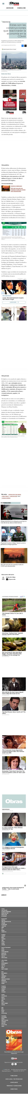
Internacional (4, 924)
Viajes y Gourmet (4, 969)
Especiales (3, 991)
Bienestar (3, 1023)
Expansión (4, 918)
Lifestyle (3, 956)
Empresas (3, 920)
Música (2, 967)
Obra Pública (6, 496)
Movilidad (3, 977)
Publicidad (14, 1075)
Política (3, 934)
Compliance (14, 1082)
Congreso (3, 938)
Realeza (2, 997)
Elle (2, 1007)
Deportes (3, 964)
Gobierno (3, 936)
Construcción (9, 8)
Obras (3, 908)
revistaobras (12, 1064)
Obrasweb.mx (16, 1064)
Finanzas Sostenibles (5, 979)
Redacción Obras (10, 577)
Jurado (2, 1026)
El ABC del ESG (4, 982)
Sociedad (3, 944)
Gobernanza (3, 976)
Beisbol (2, 950)
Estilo (2, 961)
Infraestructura (6, 22)
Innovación (3, 980)
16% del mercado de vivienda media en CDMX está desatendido (18, 190)
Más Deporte (3, 954)
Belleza (2, 1001)
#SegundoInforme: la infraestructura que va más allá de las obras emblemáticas (13, 522)
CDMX (2, 940)
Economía (3, 923)
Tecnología (3, 926)
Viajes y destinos (4, 1020)
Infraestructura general (15, 494)
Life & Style (4, 960)
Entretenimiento (4, 963)
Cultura (3, 1004)
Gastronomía (4, 1017)
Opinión (2, 943)
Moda (2, 1000)
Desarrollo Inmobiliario (16, 186)
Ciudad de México (6, 498)
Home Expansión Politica (6, 921)
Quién (3, 994)
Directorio (14, 1089)
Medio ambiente (4, 973)
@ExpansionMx (11, 579)
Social (2, 974)
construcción (13, 496)
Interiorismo (4, 916)
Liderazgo (3, 989)
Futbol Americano (4, 951)
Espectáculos (4, 996)
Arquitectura (4, 914)
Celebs (2, 1011)
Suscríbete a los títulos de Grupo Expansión (14, 1052)
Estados (3, 941)
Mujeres (3, 930)
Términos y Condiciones (14, 1085)
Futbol (2, 948)
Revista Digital (4, 957)
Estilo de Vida (4, 1024)
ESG (2, 929)
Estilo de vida (4, 1013)
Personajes (3, 1021)
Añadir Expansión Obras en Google (10, 49)
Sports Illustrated (5, 947)
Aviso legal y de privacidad (14, 1079)
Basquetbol (3, 953)
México (2, 937)
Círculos (3, 999)
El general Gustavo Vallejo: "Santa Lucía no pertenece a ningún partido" (13, 543)
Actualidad (3, 987)
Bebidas (2, 1018)
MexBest (3, 1016)
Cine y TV (3, 966)
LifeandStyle (3, 931)
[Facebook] (23, 46)
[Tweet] (25, 46)
